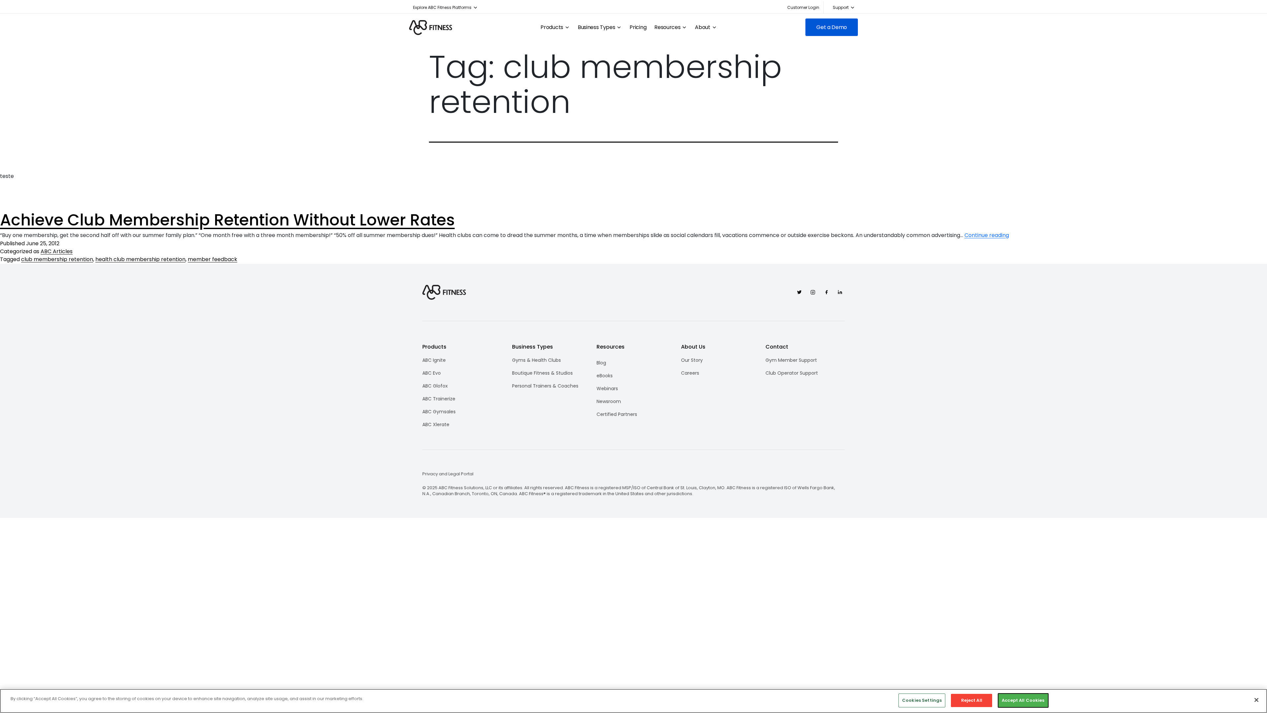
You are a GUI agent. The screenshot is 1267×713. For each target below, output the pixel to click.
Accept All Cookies (1023, 700)
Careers (690, 373)
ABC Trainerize (438, 398)
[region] (633, 701)
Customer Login (803, 7)
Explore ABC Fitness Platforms (442, 7)
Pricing (638, 27)
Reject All (971, 700)
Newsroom (609, 401)
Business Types (596, 27)
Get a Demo (831, 27)
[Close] (1256, 700)
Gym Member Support (791, 360)
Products (551, 27)
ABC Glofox (435, 386)
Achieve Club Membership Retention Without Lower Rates (227, 220)
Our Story (692, 360)
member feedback (212, 259)
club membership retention (57, 259)
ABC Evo (431, 373)
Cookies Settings (922, 700)
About (702, 27)
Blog (601, 362)
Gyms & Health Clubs (536, 360)
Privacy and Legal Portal (447, 474)
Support (841, 7)
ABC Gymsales (439, 411)
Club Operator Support (791, 373)
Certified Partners (617, 414)
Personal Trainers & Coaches (545, 386)
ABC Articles (57, 251)
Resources (667, 27)
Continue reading (986, 235)
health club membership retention (140, 259)
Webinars (607, 388)
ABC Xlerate (435, 424)
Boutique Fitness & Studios (542, 373)
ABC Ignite (434, 360)
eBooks (605, 375)
